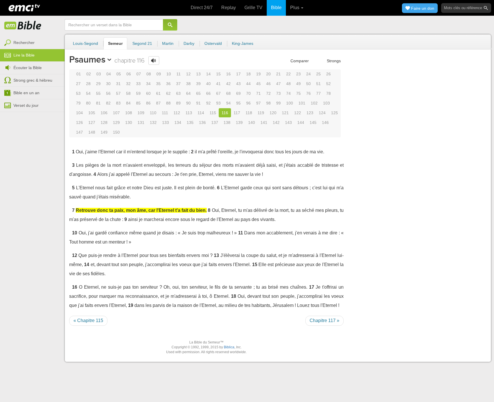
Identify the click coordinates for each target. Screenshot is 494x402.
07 (138, 74)
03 (98, 74)
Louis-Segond (85, 43)
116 (225, 112)
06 (128, 74)
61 (158, 93)
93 (218, 103)
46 (268, 83)
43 (238, 83)
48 (288, 83)
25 (318, 74)
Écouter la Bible (27, 67)
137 (214, 122)
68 (228, 93)
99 (278, 103)
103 (326, 103)
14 (208, 74)
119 (261, 112)
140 (251, 122)
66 (208, 93)
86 (148, 103)
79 (78, 103)
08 (148, 74)
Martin (168, 43)
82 (108, 103)
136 (202, 122)
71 (258, 93)
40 (208, 83)
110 (153, 112)
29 (98, 83)
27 (78, 83)
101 (301, 103)
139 (239, 122)
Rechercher (24, 42)
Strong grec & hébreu (32, 80)
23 (298, 74)
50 (308, 83)
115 (213, 112)
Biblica (229, 347)
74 (288, 93)
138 (227, 122)
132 (153, 122)
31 (118, 83)
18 (248, 74)
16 (228, 74)
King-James (242, 43)
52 (328, 83)
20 (268, 74)
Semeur (115, 43)
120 (273, 112)
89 (178, 103)
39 (198, 83)
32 (128, 83)
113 (189, 112)
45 (258, 83)
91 (198, 103)
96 (248, 103)
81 (98, 103)
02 (88, 74)
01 (78, 74)
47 (278, 83)
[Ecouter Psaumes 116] (153, 60)
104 (79, 112)
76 (308, 93)
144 (300, 122)
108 (128, 112)
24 (308, 74)
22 (288, 74)
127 (91, 122)
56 (108, 93)
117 (237, 112)
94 (228, 103)
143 (288, 122)
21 (278, 74)
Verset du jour (26, 105)
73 (278, 93)
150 (116, 132)
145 (313, 122)
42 (228, 83)
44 (248, 83)
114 (201, 112)
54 (88, 93)
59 (138, 93)
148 (91, 132)
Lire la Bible (24, 55)
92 (208, 103)
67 (218, 93)
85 (138, 103)
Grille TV (253, 7)
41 (218, 83)
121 (285, 112)
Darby (189, 43)
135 (190, 122)
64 (188, 93)
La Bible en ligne (23, 26)
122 (297, 112)
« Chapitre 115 (88, 320)
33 (138, 83)
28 (88, 83)
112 (177, 112)
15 (218, 74)
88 (168, 103)
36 (168, 83)
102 (314, 103)
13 (198, 74)
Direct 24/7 (202, 7)
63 (178, 93)
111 (165, 112)
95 (238, 103)
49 (298, 83)
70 (248, 93)
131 (141, 122)
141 (263, 122)
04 (108, 74)
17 (238, 74)
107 (116, 112)
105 (91, 112)
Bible (276, 7)
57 (118, 93)
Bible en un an (26, 93)
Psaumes (87, 59)
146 (325, 122)
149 (104, 132)
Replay (228, 7)
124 (322, 112)
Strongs (333, 61)
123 (309, 112)
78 (328, 93)
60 (148, 93)
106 (104, 112)
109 (141, 112)
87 (158, 103)
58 (128, 93)
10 (168, 74)
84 (128, 103)
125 (334, 112)
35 (158, 83)
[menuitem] (32, 43)
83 (118, 103)
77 (318, 93)
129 (116, 122)
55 (98, 93)
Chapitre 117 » (324, 320)
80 (88, 103)
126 (79, 122)
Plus (295, 7)
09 (158, 74)
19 (258, 74)
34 (148, 83)
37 (178, 83)
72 (268, 93)
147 (79, 132)
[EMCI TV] (24, 7)
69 (238, 93)
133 (165, 122)
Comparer (299, 61)
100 (289, 103)
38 (188, 83)
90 (188, 103)
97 (258, 103)
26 (328, 74)
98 (268, 103)
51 (318, 83)
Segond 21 (142, 43)
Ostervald (213, 43)
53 (78, 93)
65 (198, 93)
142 (276, 122)
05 (118, 74)
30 (108, 83)
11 (178, 74)
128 (104, 122)
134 (177, 122)
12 (188, 74)
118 (249, 112)
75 (298, 93)
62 (168, 93)
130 (128, 122)
